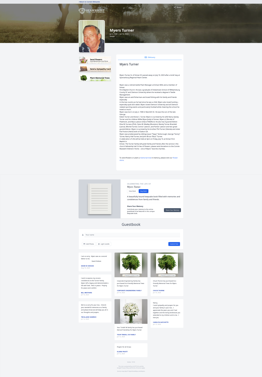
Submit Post (174, 244)
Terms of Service (136, 368)
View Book (132, 191)
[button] (131, 265)
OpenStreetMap (133, 371)
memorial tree (145, 158)
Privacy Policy (125, 368)
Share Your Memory (172, 210)
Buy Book (143, 191)
